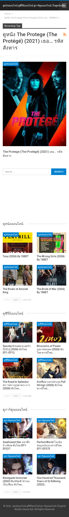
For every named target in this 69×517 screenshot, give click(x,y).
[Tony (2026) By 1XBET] (17, 242)
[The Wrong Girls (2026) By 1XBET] (51, 242)
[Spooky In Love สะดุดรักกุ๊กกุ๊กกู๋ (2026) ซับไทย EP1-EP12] (17, 332)
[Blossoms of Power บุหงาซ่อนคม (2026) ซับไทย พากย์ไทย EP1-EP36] (51, 332)
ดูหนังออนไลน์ (10, 64)
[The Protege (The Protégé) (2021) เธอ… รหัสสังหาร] (34, 104)
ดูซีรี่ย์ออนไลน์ (10, 324)
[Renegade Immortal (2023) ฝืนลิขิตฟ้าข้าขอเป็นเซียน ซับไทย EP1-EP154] (17, 464)
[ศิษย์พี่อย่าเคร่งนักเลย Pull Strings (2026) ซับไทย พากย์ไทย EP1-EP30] (51, 368)
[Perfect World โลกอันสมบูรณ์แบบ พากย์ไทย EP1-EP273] (51, 428)
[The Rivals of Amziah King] (17, 275)
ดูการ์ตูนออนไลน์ (12, 420)
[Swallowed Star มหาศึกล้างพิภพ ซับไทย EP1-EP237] (17, 428)
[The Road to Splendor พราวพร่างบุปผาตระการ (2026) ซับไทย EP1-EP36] (17, 368)
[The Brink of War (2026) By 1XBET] (51, 275)
